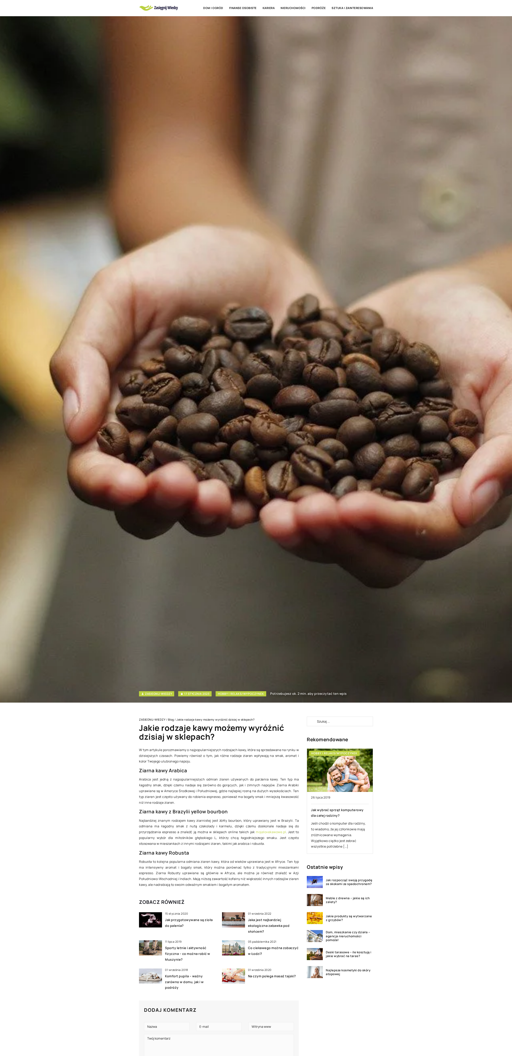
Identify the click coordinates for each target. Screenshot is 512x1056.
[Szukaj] (311, 721)
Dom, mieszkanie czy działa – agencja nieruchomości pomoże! (348, 936)
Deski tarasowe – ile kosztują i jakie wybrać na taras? (348, 954)
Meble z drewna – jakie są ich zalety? (348, 900)
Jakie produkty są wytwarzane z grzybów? (349, 918)
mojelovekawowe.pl (271, 832)
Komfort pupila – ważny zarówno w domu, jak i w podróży (184, 982)
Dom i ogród (213, 8)
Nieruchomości (293, 8)
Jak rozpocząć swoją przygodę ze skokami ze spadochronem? (349, 882)
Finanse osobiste (243, 8)
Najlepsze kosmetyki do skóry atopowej (348, 972)
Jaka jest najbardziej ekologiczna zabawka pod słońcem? (269, 926)
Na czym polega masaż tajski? (272, 976)
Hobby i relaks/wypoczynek (241, 694)
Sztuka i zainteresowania (352, 8)
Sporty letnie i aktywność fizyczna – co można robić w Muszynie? (187, 954)
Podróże (319, 8)
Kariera (269, 8)
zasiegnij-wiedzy (158, 693)
